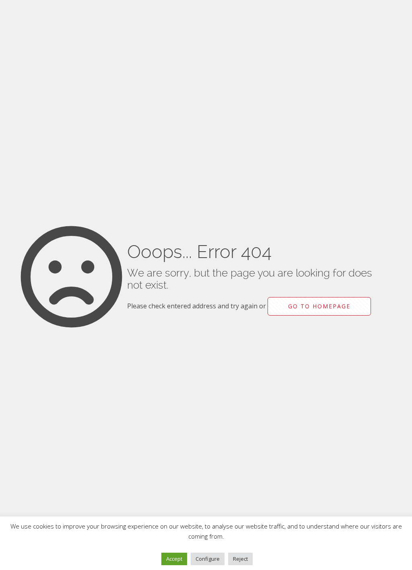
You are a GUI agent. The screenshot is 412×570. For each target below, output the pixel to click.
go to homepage (319, 306)
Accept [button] (174, 558)
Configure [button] (208, 558)
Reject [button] (240, 558)
